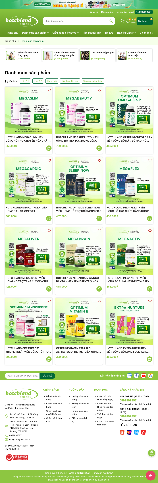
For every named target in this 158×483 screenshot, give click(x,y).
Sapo (110, 473)
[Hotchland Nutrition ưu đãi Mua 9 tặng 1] (79, 4)
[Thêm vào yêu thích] (49, 89)
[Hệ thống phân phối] (122, 21)
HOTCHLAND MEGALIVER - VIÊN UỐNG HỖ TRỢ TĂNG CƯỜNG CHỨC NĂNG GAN (28, 280)
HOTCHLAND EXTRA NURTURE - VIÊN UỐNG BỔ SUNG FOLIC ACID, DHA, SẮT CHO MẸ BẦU (127, 350)
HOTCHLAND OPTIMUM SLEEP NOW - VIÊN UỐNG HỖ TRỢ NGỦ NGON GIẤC (79, 209)
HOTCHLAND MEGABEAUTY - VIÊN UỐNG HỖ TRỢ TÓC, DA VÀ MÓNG (77, 139)
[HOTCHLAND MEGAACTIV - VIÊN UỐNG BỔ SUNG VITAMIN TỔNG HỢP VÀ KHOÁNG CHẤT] (129, 251)
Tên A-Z (25, 81)
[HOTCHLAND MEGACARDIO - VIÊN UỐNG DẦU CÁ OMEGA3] (28, 181)
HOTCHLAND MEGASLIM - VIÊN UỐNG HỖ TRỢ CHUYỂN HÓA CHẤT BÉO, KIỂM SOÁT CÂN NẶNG (27, 139)
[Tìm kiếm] (111, 21)
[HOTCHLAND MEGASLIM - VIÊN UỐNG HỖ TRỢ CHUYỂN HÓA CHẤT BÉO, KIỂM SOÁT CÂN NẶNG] (28, 110)
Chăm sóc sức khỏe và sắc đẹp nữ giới (105, 406)
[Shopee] (122, 432)
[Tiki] (136, 432)
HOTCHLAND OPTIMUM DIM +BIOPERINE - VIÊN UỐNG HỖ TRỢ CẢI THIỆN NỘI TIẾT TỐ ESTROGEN (27, 350)
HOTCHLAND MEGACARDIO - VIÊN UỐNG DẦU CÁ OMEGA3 (27, 209)
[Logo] (22, 21)
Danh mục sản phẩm (34, 32)
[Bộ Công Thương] (16, 457)
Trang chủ (12, 32)
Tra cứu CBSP (125, 32)
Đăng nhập (107, 12)
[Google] (150, 375)
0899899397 (145, 12)
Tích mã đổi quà (91, 32)
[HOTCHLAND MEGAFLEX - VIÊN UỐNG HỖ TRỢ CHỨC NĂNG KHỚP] (129, 181)
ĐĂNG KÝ (47, 376)
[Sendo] (143, 432)
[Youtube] (143, 375)
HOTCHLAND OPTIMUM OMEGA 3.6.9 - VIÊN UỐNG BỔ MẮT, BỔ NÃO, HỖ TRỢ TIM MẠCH (129, 139)
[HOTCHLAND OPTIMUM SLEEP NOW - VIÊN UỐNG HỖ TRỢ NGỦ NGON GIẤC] (79, 181)
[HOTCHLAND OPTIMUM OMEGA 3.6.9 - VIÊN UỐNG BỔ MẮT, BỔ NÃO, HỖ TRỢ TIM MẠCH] (129, 110)
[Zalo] (129, 375)
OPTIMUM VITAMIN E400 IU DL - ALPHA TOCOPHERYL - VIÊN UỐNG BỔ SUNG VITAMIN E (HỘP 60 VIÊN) (77, 350)
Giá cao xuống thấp (92, 81)
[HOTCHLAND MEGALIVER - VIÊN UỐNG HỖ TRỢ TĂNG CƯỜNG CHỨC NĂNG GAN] (28, 251)
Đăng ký (94, 12)
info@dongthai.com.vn (20, 439)
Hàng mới (52, 81)
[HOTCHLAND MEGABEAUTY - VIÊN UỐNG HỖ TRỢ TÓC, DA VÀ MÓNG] (79, 110)
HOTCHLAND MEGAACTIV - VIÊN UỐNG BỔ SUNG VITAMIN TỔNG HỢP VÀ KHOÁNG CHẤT (128, 280)
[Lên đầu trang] (152, 464)
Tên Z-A (38, 81)
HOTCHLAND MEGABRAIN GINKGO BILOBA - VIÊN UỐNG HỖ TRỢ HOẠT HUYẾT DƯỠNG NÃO (78, 280)
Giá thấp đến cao (70, 81)
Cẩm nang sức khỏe (64, 32)
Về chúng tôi (147, 32)
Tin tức (109, 32)
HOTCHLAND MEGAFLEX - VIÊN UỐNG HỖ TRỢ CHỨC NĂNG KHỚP (127, 209)
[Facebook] (136, 375)
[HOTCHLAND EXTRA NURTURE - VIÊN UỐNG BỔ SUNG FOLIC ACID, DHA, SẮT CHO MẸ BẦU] (129, 321)
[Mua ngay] (49, 148)
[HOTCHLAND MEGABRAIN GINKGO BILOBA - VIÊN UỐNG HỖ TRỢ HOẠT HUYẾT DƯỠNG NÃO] (79, 251)
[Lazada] (129, 432)
